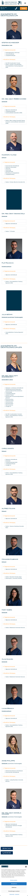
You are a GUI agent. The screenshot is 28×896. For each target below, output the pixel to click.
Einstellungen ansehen (14, 891)
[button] (26, 866)
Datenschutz (12, 894)
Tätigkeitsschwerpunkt (9, 162)
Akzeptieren (14, 883)
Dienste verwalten (13, 880)
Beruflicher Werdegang (9, 59)
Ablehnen (14, 887)
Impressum (17, 894)
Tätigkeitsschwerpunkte (9, 50)
